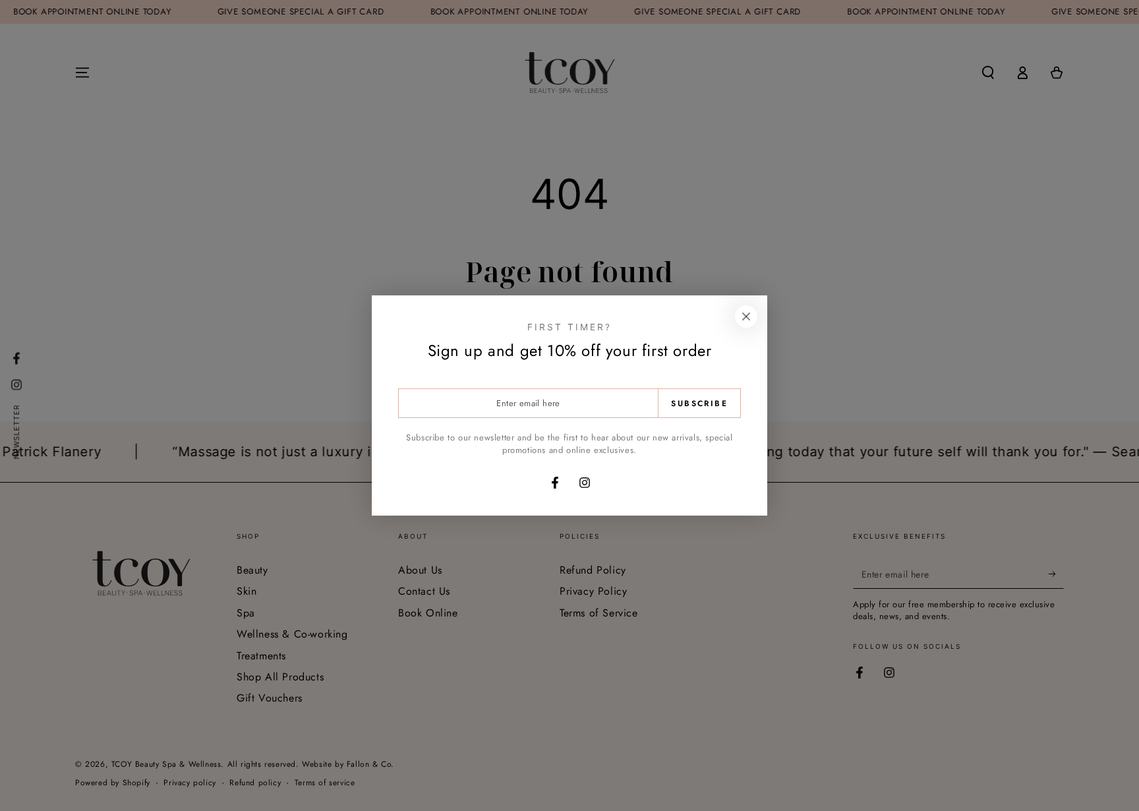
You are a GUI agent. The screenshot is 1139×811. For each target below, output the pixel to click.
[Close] (746, 316)
